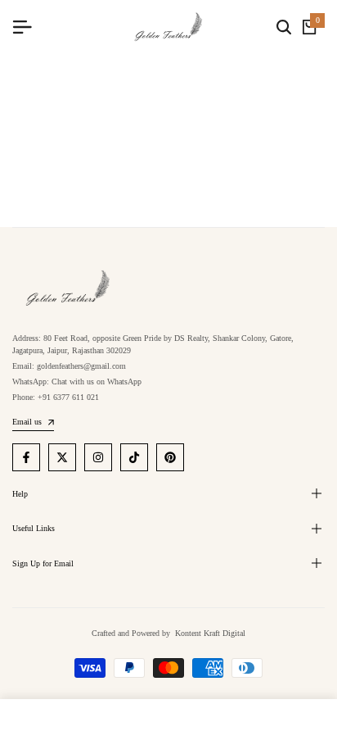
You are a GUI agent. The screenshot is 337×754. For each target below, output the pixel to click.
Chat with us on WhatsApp (97, 381)
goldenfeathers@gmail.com (81, 365)
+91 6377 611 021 (68, 397)
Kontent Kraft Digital (209, 633)
